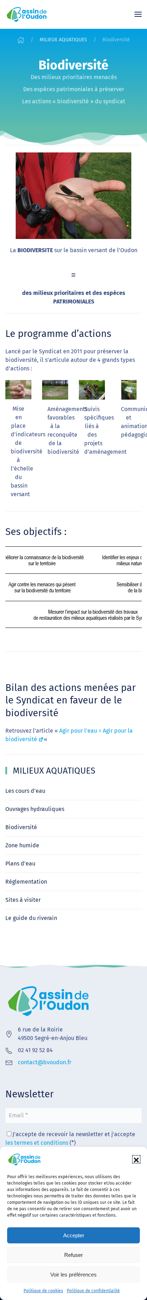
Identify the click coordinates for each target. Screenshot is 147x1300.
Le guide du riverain (31, 918)
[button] (136, 1159)
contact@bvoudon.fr (44, 1062)
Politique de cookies (43, 1290)
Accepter (73, 1235)
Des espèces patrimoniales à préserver (73, 89)
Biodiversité (21, 827)
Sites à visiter (23, 899)
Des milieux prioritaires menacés (74, 77)
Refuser (73, 1255)
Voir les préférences (73, 1275)
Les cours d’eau (25, 790)
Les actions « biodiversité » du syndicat (73, 101)
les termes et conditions (36, 1142)
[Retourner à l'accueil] (26, 14)
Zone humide (22, 845)
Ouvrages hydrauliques (34, 809)
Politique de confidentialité (93, 1290)
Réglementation (26, 881)
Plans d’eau (20, 863)
